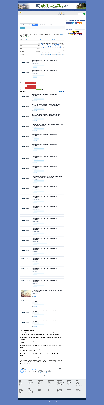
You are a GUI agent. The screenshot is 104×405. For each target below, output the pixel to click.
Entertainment (45, 1)
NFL (29, 385)
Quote (27, 39)
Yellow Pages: (78, 390)
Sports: (29, 384)
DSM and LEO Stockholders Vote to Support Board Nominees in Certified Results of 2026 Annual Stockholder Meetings (46, 105)
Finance (58, 392)
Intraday (42, 54)
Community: (40, 380)
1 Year (57, 54)
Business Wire (35, 100)
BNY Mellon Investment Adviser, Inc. (38, 65)
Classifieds (72, 1)
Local (22, 10)
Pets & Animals (69, 389)
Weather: (30, 380)
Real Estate (63, 1)
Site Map (51, 399)
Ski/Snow (29, 383)
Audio (77, 381)
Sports (28, 1)
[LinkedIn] (60, 370)
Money (45, 10)
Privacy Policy (40, 372)
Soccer (29, 390)
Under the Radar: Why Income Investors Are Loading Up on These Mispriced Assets (47, 291)
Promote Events (69, 385)
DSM (61, 34)
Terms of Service (49, 401)
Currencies (37, 30)
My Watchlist (52, 24)
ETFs (33, 27)
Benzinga (35, 296)
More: (77, 380)
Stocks (28, 27)
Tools (38, 27)
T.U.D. (77, 386)
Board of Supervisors (79, 385)
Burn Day (29, 381)
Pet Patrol (39, 389)
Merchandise (69, 382)
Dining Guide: (59, 380)
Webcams (57, 10)
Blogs (39, 384)
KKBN (48, 391)
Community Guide (41, 385)
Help (62, 399)
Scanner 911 (78, 382)
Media (79, 1)
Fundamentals (59, 391)
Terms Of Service (47, 372)
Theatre (49, 382)
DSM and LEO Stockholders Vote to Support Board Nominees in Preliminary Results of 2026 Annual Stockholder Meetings (46, 115)
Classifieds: (69, 380)
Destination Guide (41, 386)
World (39, 10)
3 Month (53, 54)
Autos (68, 383)
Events (39, 381)
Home (34, 399)
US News (33, 10)
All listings (58, 381)
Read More (61, 91)
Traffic (51, 10)
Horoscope (49, 383)
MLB (29, 387)
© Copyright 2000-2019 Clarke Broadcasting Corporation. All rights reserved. (52, 403)
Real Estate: (59, 390)
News (22, 1)
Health (39, 383)
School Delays (72, 10)
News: (20, 380)
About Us (39, 399)
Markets (22, 27)
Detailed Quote (60, 41)
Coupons (77, 389)
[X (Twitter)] (55, 370)
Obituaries (65, 10)
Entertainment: (51, 380)
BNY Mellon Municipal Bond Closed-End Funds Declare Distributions (44, 61)
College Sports (30, 391)
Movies (49, 381)
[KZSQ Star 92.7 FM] (70, 33)
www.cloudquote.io (42, 369)
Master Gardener (60, 396)
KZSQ (48, 390)
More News (61, 57)
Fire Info (39, 390)
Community (36, 1)
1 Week (46, 54)
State (27, 10)
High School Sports (31, 392)
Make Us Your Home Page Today (72, 20)
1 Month (49, 54)
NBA (29, 388)
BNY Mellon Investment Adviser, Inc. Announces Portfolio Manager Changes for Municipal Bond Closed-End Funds (47, 177)
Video (77, 384)
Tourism (80, 10)
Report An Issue (68, 399)
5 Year (63, 54)
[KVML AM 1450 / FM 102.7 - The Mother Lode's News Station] (75, 31)
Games (49, 384)
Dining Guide (54, 1)
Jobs (67, 381)
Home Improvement (60, 393)
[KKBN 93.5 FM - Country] (78, 33)
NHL (29, 389)
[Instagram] (62, 370)
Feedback (45, 399)
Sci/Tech (20, 391)
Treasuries (48, 30)
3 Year (60, 54)
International (43, 30)
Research (53, 39)
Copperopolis (59, 389)
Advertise (57, 399)
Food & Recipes (50, 385)
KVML (48, 389)
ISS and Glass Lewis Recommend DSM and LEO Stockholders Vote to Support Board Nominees (47, 125)
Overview (28, 30)
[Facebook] (57, 370)
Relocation (59, 394)
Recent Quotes (43, 24)
